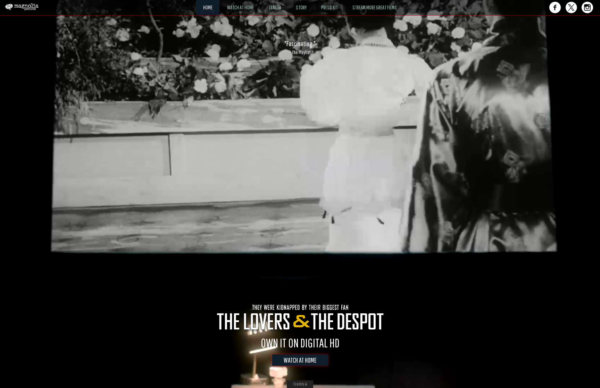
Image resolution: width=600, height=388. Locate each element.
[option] (300, 47)
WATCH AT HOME (300, 360)
